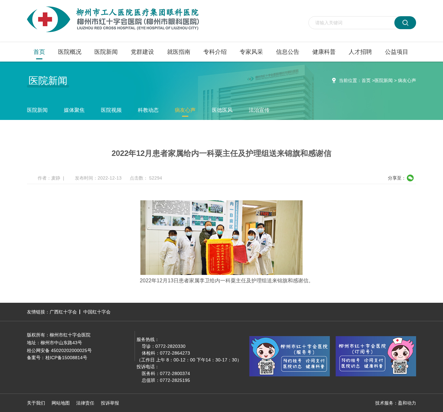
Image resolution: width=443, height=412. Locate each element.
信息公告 (287, 52)
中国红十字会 (97, 311)
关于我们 (36, 403)
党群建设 (142, 52)
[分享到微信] (410, 178)
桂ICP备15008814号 (66, 357)
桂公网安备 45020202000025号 (59, 350)
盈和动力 (407, 403)
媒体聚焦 (74, 110)
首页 (39, 52)
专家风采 (251, 52)
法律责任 (85, 403)
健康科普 (324, 52)
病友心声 (407, 80)
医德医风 (222, 110)
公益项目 (396, 52)
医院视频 (111, 110)
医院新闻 (106, 52)
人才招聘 (360, 52)
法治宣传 (259, 110)
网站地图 (61, 403)
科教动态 (148, 110)
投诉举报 (110, 403)
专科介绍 (215, 52)
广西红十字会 (63, 311)
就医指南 (178, 52)
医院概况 (69, 52)
